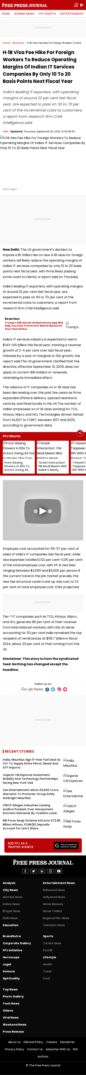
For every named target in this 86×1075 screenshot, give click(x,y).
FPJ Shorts (47, 13)
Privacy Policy (14, 1049)
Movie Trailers (52, 911)
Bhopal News (11, 911)
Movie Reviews (53, 904)
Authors (43, 1057)
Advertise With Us (58, 1049)
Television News (54, 925)
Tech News (11, 1003)
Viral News (11, 1018)
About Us (14, 1042)
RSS (75, 1049)
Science (9, 971)
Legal (7, 964)
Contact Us (35, 1049)
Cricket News (52, 943)
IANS (5, 131)
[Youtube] (65, 689)
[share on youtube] (59, 871)
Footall (47, 950)
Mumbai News (24, 13)
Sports (48, 936)
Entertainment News (59, 883)
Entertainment (72, 13)
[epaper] (76, 5)
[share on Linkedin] (42, 871)
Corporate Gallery (17, 943)
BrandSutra (12, 936)
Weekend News (14, 1025)
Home (6, 13)
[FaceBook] (47, 689)
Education (10, 925)
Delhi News (10, 918)
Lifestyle (49, 957)
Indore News (11, 904)
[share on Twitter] (33, 871)
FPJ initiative (12, 950)
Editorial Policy (33, 1042)
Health (47, 964)
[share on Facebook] (25, 871)
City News (10, 890)
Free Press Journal (24, 5)
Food (46, 978)
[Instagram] (59, 689)
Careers (51, 1042)
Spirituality (11, 978)
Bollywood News (54, 890)
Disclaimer (67, 1042)
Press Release (13, 1032)
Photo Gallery (13, 996)
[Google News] (32, 689)
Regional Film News (56, 918)
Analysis (9, 883)
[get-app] (82, 5)
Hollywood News (54, 897)
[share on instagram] (50, 871)
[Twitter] (53, 689)
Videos (8, 1011)
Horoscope (11, 957)
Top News (10, 989)
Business (18, 43)
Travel (47, 971)
